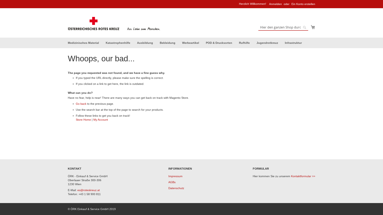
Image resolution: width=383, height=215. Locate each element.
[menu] (191, 43)
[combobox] (283, 27)
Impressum (175, 176)
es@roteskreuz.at (88, 190)
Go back (81, 103)
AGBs (172, 182)
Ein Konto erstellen (303, 4)
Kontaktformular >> (303, 176)
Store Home (83, 119)
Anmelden (275, 4)
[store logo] (114, 24)
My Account (100, 119)
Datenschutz (176, 188)
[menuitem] (83, 43)
